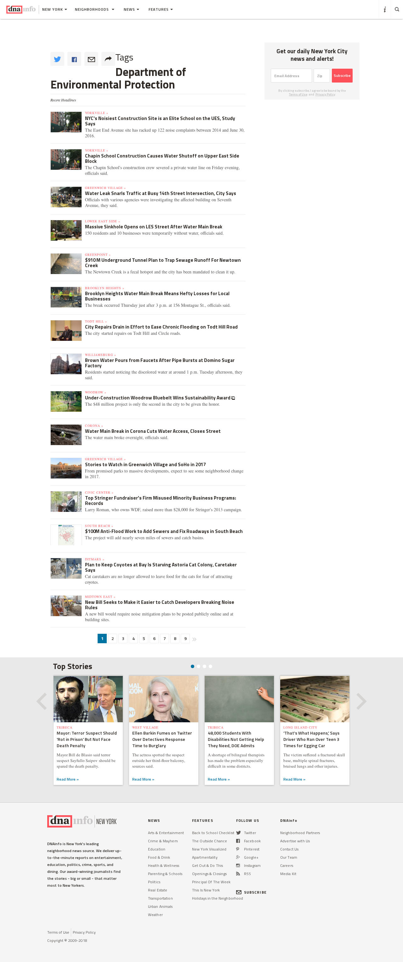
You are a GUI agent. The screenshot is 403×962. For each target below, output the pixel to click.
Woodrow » (95, 392)
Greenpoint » (98, 254)
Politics (154, 882)
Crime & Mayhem (163, 841)
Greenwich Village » (105, 188)
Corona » (94, 425)
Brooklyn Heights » (104, 288)
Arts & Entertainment (166, 833)
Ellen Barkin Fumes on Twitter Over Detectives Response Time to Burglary (162, 739)
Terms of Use (298, 94)
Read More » (68, 779)
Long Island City (300, 727)
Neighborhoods (92, 9)
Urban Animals (160, 906)
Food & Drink (159, 857)
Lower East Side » (102, 221)
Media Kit (288, 874)
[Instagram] (238, 865)
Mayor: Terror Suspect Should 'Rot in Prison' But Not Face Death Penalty (87, 739)
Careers (286, 865)
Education (156, 849)
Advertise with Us (295, 841)
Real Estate (157, 890)
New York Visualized (209, 849)
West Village (145, 727)
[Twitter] (238, 833)
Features (159, 9)
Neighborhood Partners (300, 833)
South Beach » (99, 526)
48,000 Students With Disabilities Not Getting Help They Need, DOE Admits (236, 739)
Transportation (160, 898)
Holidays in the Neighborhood (217, 898)
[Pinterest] (237, 849)
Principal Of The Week (211, 882)
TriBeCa (64, 727)
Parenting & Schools (165, 874)
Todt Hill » (96, 321)
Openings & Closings (209, 874)
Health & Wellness (163, 865)
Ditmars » (95, 559)
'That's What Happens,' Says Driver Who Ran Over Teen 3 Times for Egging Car (311, 739)
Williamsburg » (100, 354)
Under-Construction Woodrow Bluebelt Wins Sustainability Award (158, 397)
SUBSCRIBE (255, 892)
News (129, 9)
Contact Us (289, 849)
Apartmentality (205, 857)
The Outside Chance (209, 841)
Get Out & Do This (207, 865)
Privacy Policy (325, 94)
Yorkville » (96, 113)
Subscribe (342, 75)
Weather (155, 915)
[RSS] (238, 874)
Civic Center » (99, 492)
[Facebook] (238, 841)
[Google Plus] (238, 857)
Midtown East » (100, 596)
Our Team (288, 857)
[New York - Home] (21, 9)
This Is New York (206, 890)
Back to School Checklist (213, 833)
